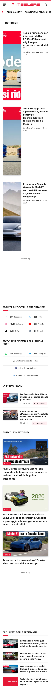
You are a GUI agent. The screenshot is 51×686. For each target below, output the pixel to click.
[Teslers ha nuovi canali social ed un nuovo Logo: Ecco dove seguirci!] (10, 681)
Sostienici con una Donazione (26, 375)
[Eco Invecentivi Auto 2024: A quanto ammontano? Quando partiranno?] (10, 397)
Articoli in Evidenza (16, 432)
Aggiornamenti (14, 12)
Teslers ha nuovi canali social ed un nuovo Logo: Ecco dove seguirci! (34, 682)
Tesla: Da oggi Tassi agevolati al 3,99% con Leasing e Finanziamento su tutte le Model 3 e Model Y (35, 116)
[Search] (45, 5)
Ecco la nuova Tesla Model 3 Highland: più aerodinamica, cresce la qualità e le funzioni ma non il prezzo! (33, 670)
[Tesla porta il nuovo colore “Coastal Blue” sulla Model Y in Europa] (25, 543)
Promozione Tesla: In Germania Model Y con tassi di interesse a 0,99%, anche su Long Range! (35, 190)
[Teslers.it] (25, 4)
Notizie (7, 463)
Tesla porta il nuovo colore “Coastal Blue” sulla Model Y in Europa (24, 562)
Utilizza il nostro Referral (26, 368)
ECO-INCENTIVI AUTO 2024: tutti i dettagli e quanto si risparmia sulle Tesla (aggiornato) (33, 657)
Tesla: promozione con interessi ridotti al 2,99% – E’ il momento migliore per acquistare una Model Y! (35, 40)
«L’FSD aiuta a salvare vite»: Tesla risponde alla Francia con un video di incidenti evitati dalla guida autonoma (25, 473)
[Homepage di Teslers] (2, 12)
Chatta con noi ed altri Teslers (26, 361)
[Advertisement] (25, 280)
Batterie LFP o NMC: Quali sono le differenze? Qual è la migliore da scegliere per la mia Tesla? (33, 644)
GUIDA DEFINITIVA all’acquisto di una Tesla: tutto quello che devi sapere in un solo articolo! (34, 415)
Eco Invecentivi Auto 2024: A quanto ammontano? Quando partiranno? (34, 397)
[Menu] (4, 5)
